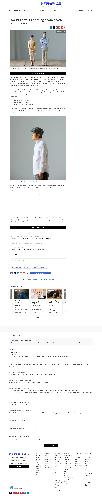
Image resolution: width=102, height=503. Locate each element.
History (65, 465)
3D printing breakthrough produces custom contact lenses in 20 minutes (38, 304)
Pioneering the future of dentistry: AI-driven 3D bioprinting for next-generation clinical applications (30, 238)
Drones (65, 461)
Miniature (27, 267)
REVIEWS (37, 464)
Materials (47, 461)
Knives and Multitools (57, 477)
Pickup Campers (58, 482)
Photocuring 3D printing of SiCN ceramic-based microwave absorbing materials (26, 242)
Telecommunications (69, 479)
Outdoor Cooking (58, 480)
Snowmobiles (58, 491)
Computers (66, 457)
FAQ (36, 476)
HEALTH (86, 467)
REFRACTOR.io (88, 453)
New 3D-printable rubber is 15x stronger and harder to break (21, 303)
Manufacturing (48, 459)
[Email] (65, 27)
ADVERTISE (38, 466)
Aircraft (76, 455)
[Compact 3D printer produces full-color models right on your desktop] (54, 294)
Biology (86, 461)
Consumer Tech (67, 459)
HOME (10, 10)
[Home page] (51, 4)
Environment (87, 463)
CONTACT (37, 472)
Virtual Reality (67, 481)
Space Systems (48, 467)
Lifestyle (66, 469)
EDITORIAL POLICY (37, 460)
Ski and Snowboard (57, 488)
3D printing (39, 90)
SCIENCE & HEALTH (53, 10)
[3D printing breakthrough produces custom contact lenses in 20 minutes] (38, 294)
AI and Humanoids (68, 455)
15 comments (41, 273)
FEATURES (37, 462)
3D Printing (13, 17)
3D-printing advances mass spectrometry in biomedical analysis (23, 245)
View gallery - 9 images (38, 73)
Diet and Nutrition (89, 473)
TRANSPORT (42, 10)
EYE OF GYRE (21, 188)
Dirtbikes (57, 472)
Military (46, 463)
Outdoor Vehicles (58, 457)
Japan (34, 267)
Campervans (57, 468)
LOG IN (87, 10)
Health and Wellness (87, 485)
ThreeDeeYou (36, 220)
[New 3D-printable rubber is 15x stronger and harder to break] (21, 294)
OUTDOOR (26, 10)
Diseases (87, 478)
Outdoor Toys (58, 459)
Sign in (13, 341)
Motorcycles (77, 463)
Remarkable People (68, 477)
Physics (86, 465)
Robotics (47, 465)
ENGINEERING (17, 10)
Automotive (77, 457)
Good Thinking (67, 463)
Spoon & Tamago (35, 194)
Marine (76, 461)
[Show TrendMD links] (65, 260)
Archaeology (87, 457)
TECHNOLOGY (67, 453)
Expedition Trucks (59, 474)
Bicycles (77, 459)
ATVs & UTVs (58, 463)
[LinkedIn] (57, 27)
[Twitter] (54, 27)
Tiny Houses (57, 461)
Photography (67, 475)
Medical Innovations (87, 481)
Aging (86, 469)
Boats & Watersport (57, 466)
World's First (43, 267)
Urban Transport (78, 465)
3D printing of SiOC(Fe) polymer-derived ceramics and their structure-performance (27, 249)
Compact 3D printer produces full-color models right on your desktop (55, 303)
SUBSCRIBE (80, 10)
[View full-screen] (64, 31)
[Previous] (12, 301)
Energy (46, 457)
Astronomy (87, 459)
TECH (34, 10)
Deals (65, 483)
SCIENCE (86, 455)
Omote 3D (18, 194)
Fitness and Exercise (87, 476)
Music (65, 471)
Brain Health (87, 471)
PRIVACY (37, 470)
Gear (56, 455)
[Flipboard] (62, 27)
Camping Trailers (58, 470)
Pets (65, 473)
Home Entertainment (69, 467)
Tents (56, 493)
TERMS (37, 468)
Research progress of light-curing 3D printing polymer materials (23, 234)
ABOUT (37, 457)
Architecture (47, 455)
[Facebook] (51, 27)
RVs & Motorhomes (58, 485)
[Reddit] (59, 27)
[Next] (63, 301)
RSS (36, 474)
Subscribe (19, 466)
